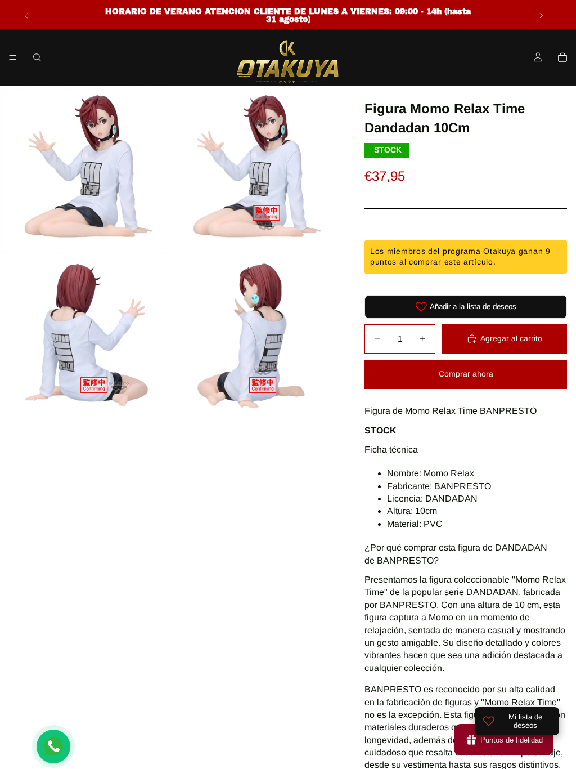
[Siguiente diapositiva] (541, 15)
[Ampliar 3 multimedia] (84, 338)
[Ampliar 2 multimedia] (253, 170)
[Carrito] (562, 57)
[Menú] (13, 57)
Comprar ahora (466, 373)
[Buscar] (37, 57)
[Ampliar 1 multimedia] (84, 170)
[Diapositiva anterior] (26, 15)
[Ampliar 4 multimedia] (253, 338)
